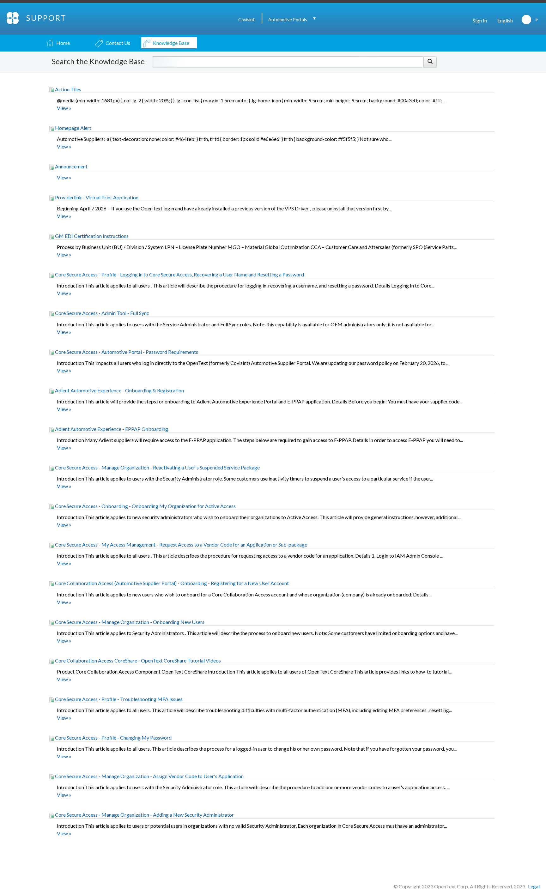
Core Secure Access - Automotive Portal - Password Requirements (126, 352)
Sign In (480, 20)
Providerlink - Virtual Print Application (96, 197)
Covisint (246, 19)
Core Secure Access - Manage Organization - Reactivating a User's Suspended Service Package (157, 467)
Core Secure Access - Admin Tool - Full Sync (101, 313)
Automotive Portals (287, 19)
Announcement (71, 166)
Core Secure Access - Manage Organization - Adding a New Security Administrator (144, 815)
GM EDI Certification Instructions (91, 236)
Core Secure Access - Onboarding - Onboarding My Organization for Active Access (145, 506)
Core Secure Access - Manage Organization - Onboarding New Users (129, 622)
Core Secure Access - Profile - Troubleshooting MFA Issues (118, 699)
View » (64, 108)
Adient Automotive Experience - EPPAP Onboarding (111, 429)
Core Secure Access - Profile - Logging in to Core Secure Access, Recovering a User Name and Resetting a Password (179, 274)
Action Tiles (67, 89)
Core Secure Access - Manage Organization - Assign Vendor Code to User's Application (149, 776)
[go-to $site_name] (13, 17)
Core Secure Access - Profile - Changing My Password (113, 738)
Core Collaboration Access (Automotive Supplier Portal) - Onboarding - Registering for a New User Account (171, 583)
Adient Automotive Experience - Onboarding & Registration (119, 390)
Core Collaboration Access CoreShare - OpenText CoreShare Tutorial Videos (137, 660)
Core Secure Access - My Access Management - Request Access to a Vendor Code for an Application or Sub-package (180, 544)
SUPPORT (46, 17)
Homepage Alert (72, 128)
